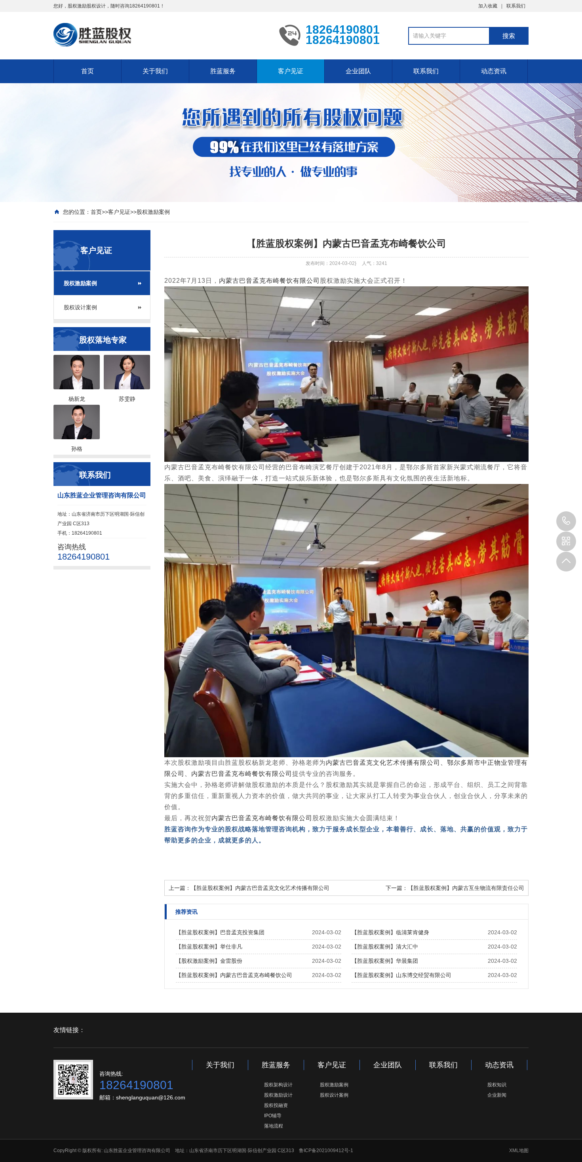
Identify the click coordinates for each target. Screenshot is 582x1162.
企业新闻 (496, 1095)
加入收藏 (487, 6)
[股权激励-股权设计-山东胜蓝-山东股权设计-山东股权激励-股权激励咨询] (160, 35)
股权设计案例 (80, 307)
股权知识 (496, 1085)
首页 (87, 71)
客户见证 (290, 71)
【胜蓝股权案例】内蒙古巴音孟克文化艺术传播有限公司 (260, 888)
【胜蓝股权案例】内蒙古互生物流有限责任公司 (466, 888)
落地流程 (273, 1126)
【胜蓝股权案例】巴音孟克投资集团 (220, 932)
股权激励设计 (278, 1095)
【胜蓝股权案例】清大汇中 (385, 946)
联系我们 (515, 6)
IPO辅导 (272, 1115)
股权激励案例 (153, 212)
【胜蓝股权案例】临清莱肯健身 (390, 932)
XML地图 (519, 1150)
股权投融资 (276, 1105)
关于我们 (155, 71)
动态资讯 (493, 71)
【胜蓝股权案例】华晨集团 (385, 961)
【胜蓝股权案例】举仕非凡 (209, 946)
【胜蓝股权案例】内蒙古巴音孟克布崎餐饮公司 (234, 975)
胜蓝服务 (223, 71)
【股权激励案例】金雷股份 (209, 961)
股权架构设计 (278, 1085)
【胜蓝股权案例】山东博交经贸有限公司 (401, 975)
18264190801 (566, 521)
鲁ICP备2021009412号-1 (326, 1150)
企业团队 (358, 71)
